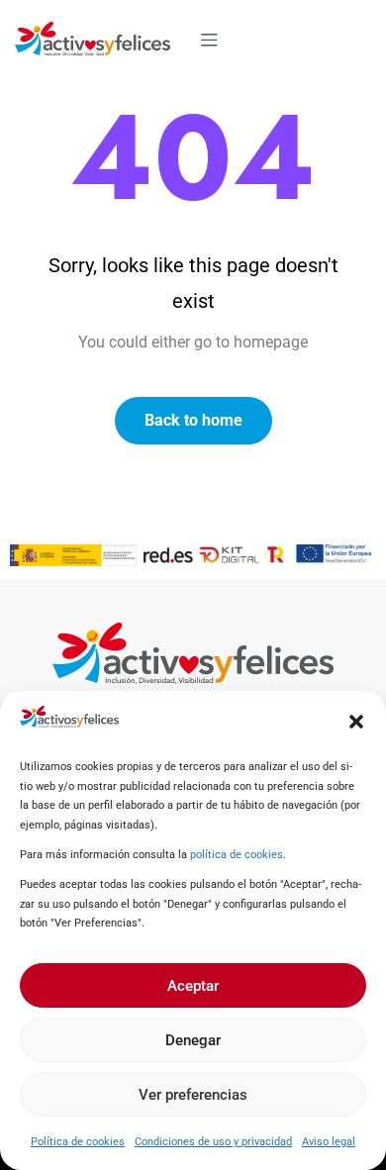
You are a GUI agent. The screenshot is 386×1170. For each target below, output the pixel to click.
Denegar (193, 1040)
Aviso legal (328, 1141)
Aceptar (193, 986)
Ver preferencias (193, 1095)
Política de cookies (78, 1141)
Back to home (193, 420)
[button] (356, 721)
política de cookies (236, 854)
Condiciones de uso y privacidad (213, 1141)
